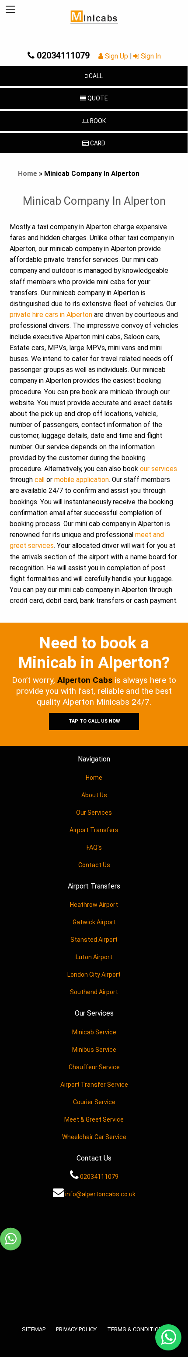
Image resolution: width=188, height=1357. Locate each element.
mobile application (81, 480)
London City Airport (94, 974)
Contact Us (94, 864)
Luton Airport (94, 957)
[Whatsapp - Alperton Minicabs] (10, 1239)
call (40, 480)
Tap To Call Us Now (94, 721)
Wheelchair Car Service (94, 1136)
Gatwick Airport (94, 922)
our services (158, 469)
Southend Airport (94, 991)
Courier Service (94, 1102)
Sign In (150, 56)
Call (95, 75)
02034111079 (62, 55)
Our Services (94, 812)
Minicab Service (94, 1032)
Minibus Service (94, 1049)
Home (27, 174)
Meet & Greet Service (94, 1119)
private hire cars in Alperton (51, 315)
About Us (94, 795)
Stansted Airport (94, 939)
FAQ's (94, 847)
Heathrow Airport (94, 904)
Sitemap (33, 1329)
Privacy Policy (76, 1329)
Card (97, 143)
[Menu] (10, 9)
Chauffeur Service (94, 1067)
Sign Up (116, 56)
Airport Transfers (94, 830)
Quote (97, 98)
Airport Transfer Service (94, 1084)
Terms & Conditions (137, 1329)
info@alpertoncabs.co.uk (100, 1194)
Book (97, 120)
